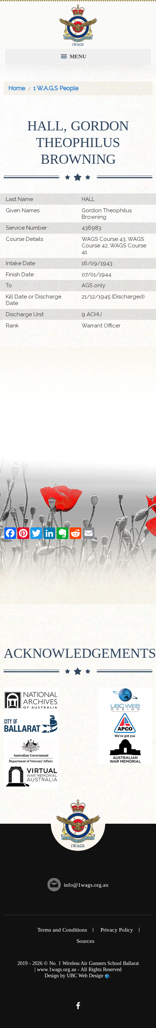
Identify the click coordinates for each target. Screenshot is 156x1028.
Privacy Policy (116, 930)
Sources (85, 941)
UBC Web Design (85, 975)
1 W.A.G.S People (55, 88)
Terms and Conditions (62, 930)
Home (16, 88)
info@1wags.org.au (86, 885)
